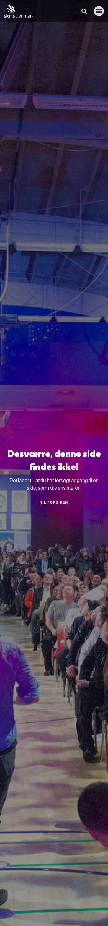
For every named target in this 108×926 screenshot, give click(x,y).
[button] (99, 11)
